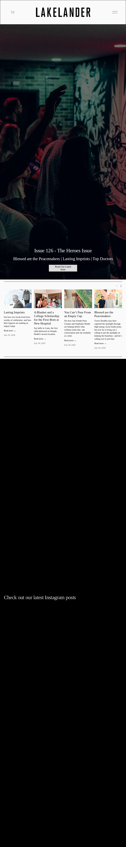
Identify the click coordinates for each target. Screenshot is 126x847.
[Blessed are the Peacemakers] (108, 299)
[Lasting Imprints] (18, 299)
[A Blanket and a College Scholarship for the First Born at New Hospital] (48, 299)
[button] (117, 286)
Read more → (10, 330)
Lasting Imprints (14, 312)
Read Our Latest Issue (63, 268)
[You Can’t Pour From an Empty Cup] (78, 299)
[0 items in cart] (13, 12)
